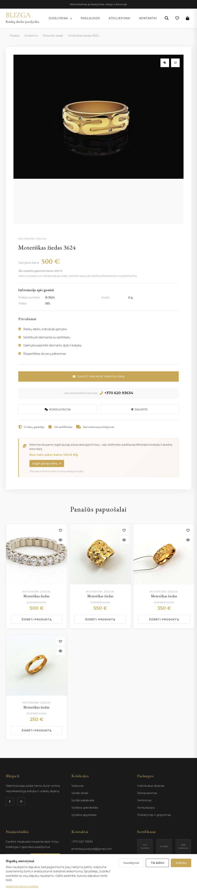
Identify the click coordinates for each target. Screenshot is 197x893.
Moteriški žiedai (53, 35)
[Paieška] (166, 18)
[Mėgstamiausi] (177, 18)
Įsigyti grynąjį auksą (45, 463)
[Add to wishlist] (60, 530)
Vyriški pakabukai (82, 800)
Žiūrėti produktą (37, 619)
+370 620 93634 (118, 393)
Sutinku (181, 863)
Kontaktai (148, 18)
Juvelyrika (58, 18)
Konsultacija (60, 409)
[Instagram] (21, 801)
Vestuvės (77, 786)
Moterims (31, 35)
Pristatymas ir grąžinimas (154, 815)
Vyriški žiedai (79, 793)
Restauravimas (147, 793)
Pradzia (14, 35)
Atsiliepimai (119, 18)
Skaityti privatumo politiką (22, 886)
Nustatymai (131, 863)
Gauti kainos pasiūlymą (101, 376)
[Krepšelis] (187, 18)
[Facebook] (9, 801)
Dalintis (141, 409)
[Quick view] (60, 540)
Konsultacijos (146, 807)
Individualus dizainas (150, 786)
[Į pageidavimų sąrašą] (175, 62)
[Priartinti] (164, 62)
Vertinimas (144, 800)
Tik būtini (157, 863)
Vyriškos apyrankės (83, 815)
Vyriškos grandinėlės (84, 807)
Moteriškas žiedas (36, 596)
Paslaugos (90, 18)
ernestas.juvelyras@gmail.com (91, 849)
